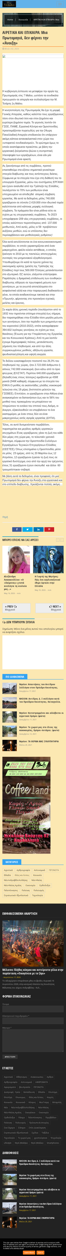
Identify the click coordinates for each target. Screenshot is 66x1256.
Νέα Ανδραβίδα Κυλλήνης (16, 880)
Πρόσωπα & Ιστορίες (39, 1122)
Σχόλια (35, 1132)
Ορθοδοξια (44, 885)
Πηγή (5, 516)
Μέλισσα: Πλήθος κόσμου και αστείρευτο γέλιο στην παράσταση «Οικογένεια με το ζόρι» (32, 971)
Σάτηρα (21, 1127)
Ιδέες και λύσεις (22, 875)
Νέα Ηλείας (37, 880)
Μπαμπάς (57, 1102)
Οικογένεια (30, 1112)
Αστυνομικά (39, 870)
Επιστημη (53, 1092)
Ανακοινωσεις (37, 1077)
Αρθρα (50, 1077)
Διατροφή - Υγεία (12, 1092)
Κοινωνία (23, 19)
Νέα (6, 1107)
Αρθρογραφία (23, 870)
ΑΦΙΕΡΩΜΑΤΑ (41, 1082)
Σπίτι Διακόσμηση (37, 1127)
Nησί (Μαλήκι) (21, 1143)
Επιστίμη (8, 1097)
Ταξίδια (45, 1132)
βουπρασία (24, 1087)
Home (10, 19)
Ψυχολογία (56, 1138)
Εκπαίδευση (29, 1092)
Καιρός (50, 1097)
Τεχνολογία (37, 895)
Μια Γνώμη (44, 1102)
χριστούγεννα (40, 1138)
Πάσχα (21, 1117)
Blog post (10, 609)
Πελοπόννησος (11, 890)
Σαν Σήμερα (9, 1127)
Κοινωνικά (20, 1102)
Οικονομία (30, 885)
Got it (40, 1252)
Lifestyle (7, 1143)
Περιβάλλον (50, 1117)
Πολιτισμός (39, 890)
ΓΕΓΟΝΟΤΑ (54, 870)
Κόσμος (32, 1102)
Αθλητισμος (21, 1077)
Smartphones (53, 1143)
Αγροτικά (8, 870)
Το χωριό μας (24, 1138)
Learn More (29, 1252)
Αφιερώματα (10, 1087)
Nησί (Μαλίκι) (37, 1143)
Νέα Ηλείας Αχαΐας (12, 885)
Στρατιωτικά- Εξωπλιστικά (16, 895)
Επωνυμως (20, 1097)
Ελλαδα (7, 875)
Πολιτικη (26, 890)
